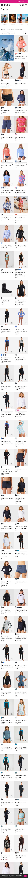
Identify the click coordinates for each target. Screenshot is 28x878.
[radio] (16, 53)
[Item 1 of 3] (7, 97)
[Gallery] (7, 70)
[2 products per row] (25, 33)
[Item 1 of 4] (7, 288)
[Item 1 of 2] (7, 373)
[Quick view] (26, 50)
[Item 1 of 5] (7, 70)
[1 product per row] (23, 33)
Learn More (8, 876)
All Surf (3, 29)
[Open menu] (26, 4)
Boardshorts (18, 29)
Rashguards (10, 29)
